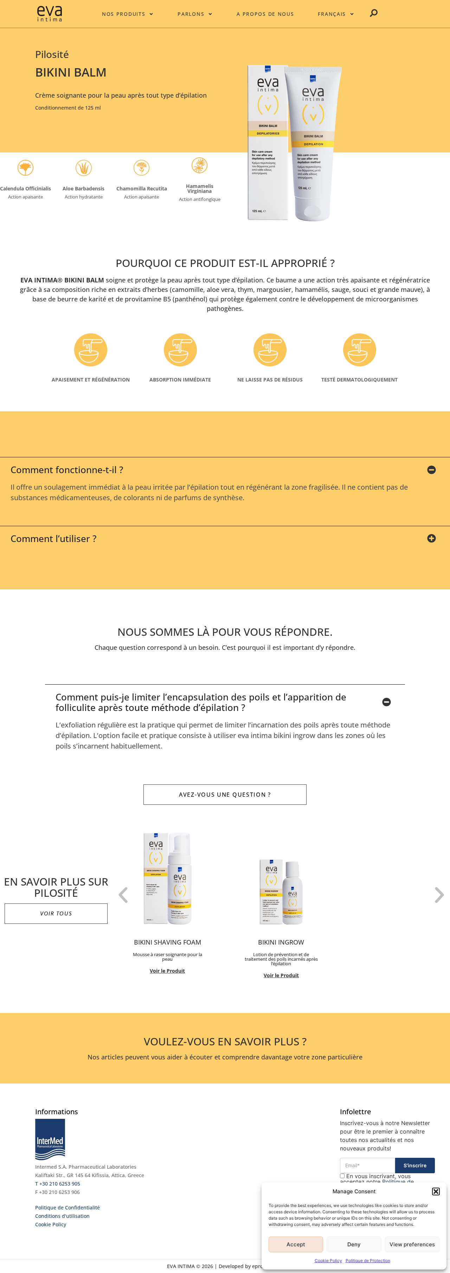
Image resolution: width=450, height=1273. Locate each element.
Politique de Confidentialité (67, 1207)
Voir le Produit (167, 970)
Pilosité (52, 54)
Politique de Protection (368, 1260)
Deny (354, 1244)
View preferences (412, 1244)
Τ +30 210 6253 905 (57, 1183)
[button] (435, 1191)
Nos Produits (123, 14)
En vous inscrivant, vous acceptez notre (377, 1181)
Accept (296, 1244)
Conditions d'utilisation (62, 1216)
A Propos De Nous (265, 14)
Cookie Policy (328, 1260)
